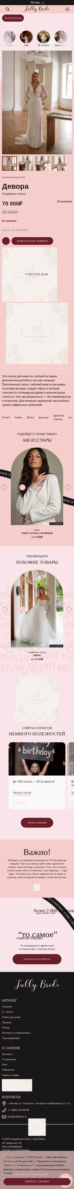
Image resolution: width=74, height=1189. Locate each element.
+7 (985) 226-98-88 (18, 1110)
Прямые (6, 1022)
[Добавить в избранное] (22, 487)
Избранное (8, 1069)
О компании (9, 1059)
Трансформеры (11, 1038)
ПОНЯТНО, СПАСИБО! (37, 1181)
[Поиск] (7, 9)
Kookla (5, 177)
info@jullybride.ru (17, 1116)
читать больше (37, 823)
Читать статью (22, 792)
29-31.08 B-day (13, 18)
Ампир (5, 1027)
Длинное (44, 417)
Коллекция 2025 (17, 177)
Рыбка (18, 417)
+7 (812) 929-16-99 (36, 274)
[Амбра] (37, 608)
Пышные (7, 1006)
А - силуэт (7, 1011)
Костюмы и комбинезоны (16, 1032)
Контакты (7, 1054)
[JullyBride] (37, 9)
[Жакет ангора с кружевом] (37, 486)
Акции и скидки (10, 1075)
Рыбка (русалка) (11, 1017)
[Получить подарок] (17, 1085)
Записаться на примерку (32, 241)
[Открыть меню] (67, 9)
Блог (4, 1064)
